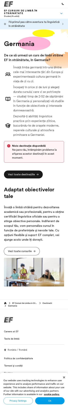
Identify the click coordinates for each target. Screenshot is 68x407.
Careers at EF (11, 331)
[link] (30, 13)
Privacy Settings (18, 400)
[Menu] (61, 13)
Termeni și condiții (13, 365)
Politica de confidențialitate (18, 358)
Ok (49, 400)
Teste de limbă (11, 338)
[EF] (8, 4)
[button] (23, 174)
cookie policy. (52, 394)
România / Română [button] (17, 349)
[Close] (64, 377)
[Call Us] (62, 4)
